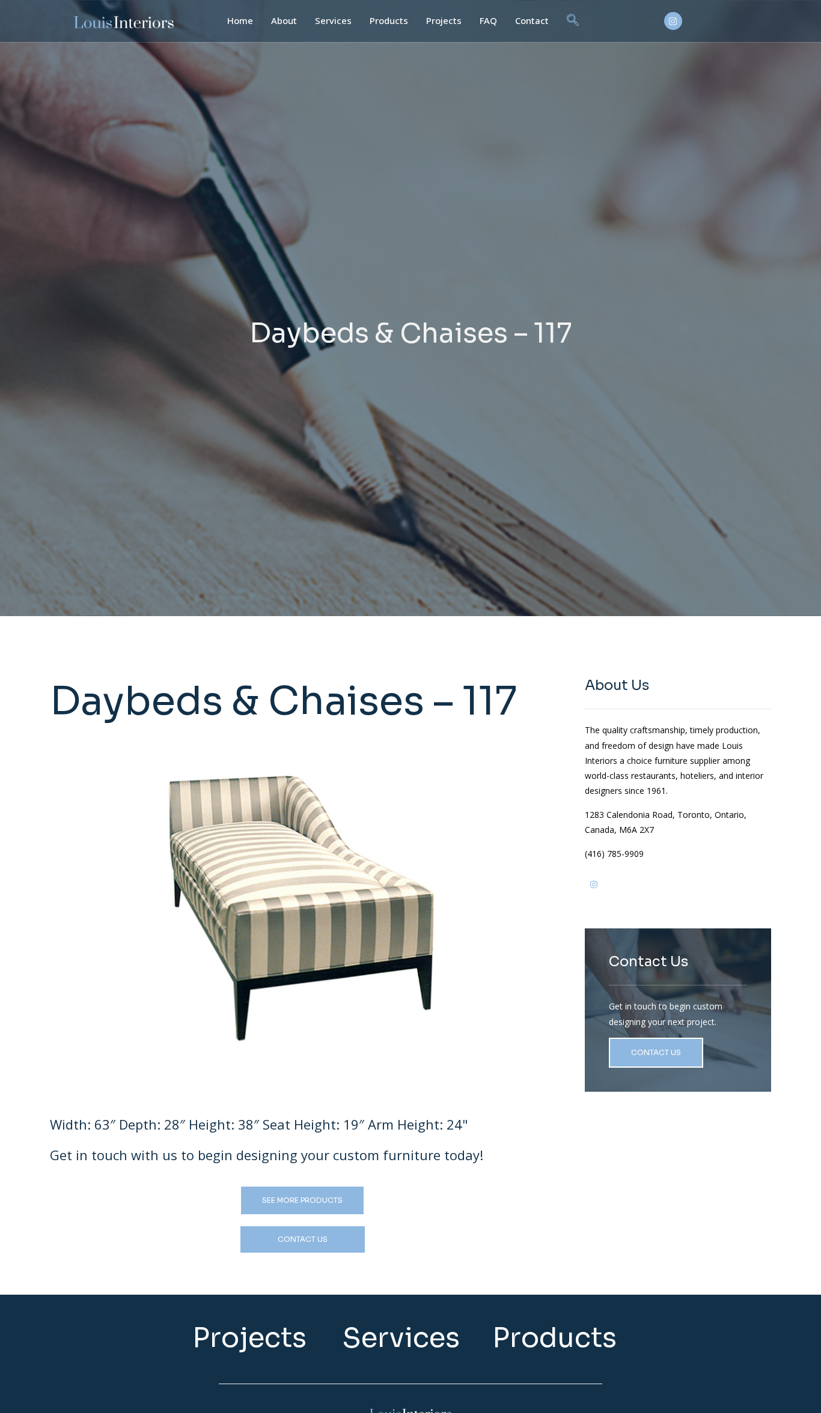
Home (240, 20)
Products (389, 20)
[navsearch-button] (573, 21)
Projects (444, 20)
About (284, 20)
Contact (532, 20)
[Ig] (594, 889)
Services (333, 20)
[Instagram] (673, 21)
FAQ (488, 20)
